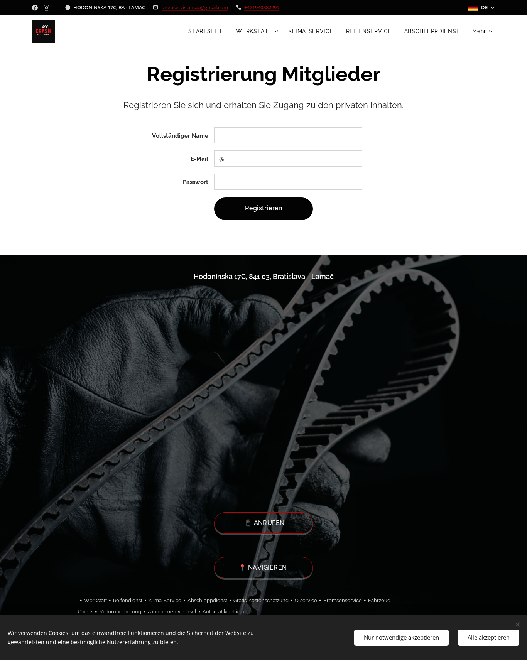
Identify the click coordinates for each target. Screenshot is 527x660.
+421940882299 (261, 7)
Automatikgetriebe (225, 611)
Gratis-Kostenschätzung (261, 600)
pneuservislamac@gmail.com (194, 7)
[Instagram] (46, 7)
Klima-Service (165, 600)
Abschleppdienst (207, 600)
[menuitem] (208, 31)
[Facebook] (35, 7)
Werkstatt (95, 600)
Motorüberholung (120, 611)
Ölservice (306, 600)
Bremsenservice (342, 600)
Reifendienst (127, 600)
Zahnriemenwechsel (171, 611)
